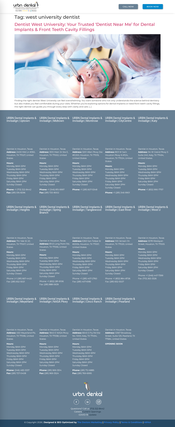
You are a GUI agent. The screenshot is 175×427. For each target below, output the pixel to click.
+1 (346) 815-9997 (55, 189)
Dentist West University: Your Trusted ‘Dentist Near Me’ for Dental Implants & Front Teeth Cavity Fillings (84, 27)
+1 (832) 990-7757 (154, 189)
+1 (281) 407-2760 (88, 278)
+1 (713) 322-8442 (22, 189)
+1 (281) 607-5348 (88, 189)
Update (92, 415)
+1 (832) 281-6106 (55, 281)
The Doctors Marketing (89, 422)
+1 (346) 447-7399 (154, 275)
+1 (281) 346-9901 (121, 192)
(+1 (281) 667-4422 (23, 278)
